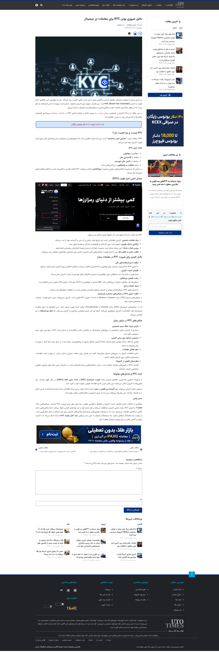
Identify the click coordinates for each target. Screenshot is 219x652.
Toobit (94, 297)
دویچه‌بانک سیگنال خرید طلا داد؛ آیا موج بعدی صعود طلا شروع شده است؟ (49, 530)
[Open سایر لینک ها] (62, 5)
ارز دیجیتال (120, 25)
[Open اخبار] (165, 5)
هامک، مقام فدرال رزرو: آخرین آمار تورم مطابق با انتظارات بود (123, 544)
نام (141, 499)
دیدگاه (139, 469)
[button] (149, 178)
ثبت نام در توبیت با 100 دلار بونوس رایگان (87, 124)
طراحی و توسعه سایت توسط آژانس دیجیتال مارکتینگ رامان (57, 646)
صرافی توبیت (103, 113)
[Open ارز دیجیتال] (129, 5)
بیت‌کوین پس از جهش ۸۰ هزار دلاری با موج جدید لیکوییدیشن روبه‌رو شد (86, 556)
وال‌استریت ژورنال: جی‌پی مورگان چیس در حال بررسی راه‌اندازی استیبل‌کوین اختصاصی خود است (88, 543)
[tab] (180, 28)
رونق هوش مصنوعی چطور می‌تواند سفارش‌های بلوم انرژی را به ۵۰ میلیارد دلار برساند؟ (165, 183)
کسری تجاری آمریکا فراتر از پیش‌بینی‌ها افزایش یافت (126, 556)
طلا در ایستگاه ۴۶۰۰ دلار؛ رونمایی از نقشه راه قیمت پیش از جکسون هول (50, 542)
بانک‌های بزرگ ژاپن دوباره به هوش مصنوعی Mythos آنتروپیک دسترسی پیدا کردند (163, 38)
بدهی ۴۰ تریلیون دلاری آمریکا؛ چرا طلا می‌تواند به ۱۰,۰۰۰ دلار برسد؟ (49, 553)
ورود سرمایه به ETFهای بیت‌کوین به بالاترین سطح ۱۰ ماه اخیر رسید (87, 530)
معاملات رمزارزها (58, 113)
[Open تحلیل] (156, 5)
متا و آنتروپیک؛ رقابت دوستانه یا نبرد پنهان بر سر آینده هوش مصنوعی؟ (163, 83)
